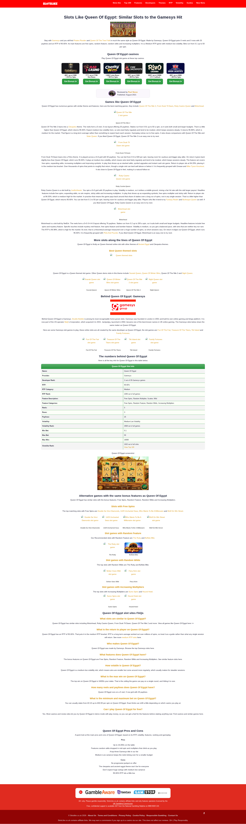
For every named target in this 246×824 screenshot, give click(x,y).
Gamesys (56, 40)
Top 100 (127, 3)
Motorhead (199, 106)
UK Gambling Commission (123, 804)
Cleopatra (72, 127)
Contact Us (173, 815)
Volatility (179, 3)
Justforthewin (76, 190)
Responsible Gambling (156, 815)
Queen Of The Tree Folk (100, 40)
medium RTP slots (129, 637)
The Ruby (137, 538)
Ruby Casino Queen (182, 106)
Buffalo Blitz (150, 538)
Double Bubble (78, 319)
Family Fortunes (122, 333)
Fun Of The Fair (164, 330)
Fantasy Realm (172, 200)
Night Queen (187, 273)
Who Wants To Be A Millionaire (151, 511)
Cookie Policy (139, 815)
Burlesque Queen (189, 200)
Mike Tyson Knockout (195, 166)
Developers (150, 3)
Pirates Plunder (80, 40)
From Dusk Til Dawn (165, 106)
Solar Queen (92, 136)
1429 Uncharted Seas (129, 511)
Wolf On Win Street (175, 511)
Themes (162, 3)
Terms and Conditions (107, 815)
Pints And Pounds (111, 233)
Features (138, 3)
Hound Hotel (147, 592)
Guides (190, 3)
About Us (92, 815)
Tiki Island (195, 330)
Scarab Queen (135, 273)
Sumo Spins (133, 592)
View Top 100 (129, 447)
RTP (170, 3)
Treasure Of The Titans (181, 330)
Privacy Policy (125, 815)
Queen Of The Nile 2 (147, 106)
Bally (66, 322)
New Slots (200, 3)
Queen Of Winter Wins (151, 273)
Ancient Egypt (144, 244)
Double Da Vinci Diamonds (108, 511)
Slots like (117, 3)
